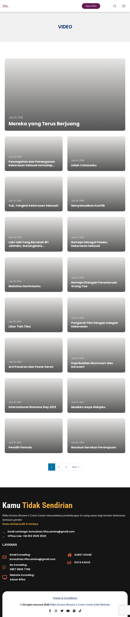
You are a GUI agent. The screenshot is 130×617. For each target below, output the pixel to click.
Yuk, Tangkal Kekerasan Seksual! (33, 206)
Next (74, 467)
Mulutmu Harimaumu (25, 286)
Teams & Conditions (65, 598)
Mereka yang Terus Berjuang (44, 123)
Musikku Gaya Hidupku (88, 407)
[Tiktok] (80, 610)
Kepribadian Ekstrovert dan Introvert (92, 365)
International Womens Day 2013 (32, 407)
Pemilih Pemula (20, 447)
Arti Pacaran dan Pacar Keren (31, 367)
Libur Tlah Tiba (20, 326)
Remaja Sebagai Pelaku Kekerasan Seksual (89, 244)
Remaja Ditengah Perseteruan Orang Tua (94, 284)
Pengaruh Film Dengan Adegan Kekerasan (94, 324)
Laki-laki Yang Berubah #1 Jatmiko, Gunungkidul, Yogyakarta (28, 245)
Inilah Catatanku (84, 165)
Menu (124, 6)
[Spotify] (74, 610)
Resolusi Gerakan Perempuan (93, 447)
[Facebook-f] (50, 610)
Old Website (102, 604)
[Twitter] (62, 610)
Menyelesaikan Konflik (88, 206)
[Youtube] (68, 610)
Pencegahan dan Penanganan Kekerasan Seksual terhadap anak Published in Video (32, 165)
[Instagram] (56, 610)
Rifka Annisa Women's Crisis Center (72, 604)
